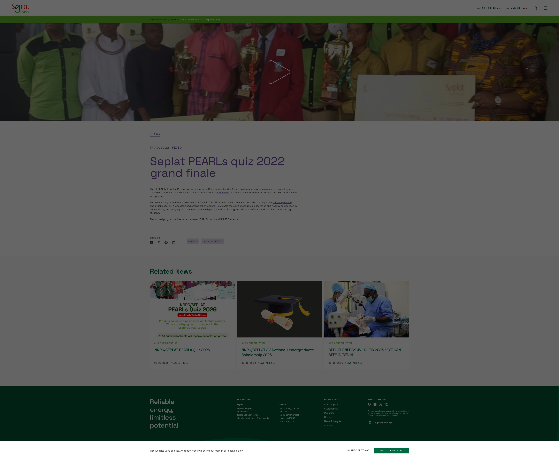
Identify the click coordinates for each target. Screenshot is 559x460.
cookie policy (235, 450)
